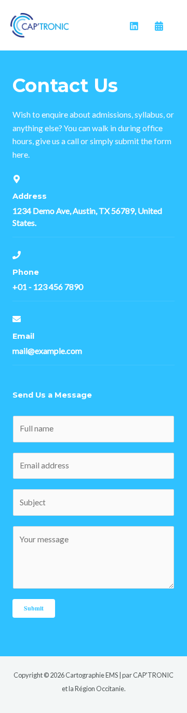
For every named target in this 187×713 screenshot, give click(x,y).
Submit (34, 608)
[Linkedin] (134, 26)
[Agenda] (159, 26)
